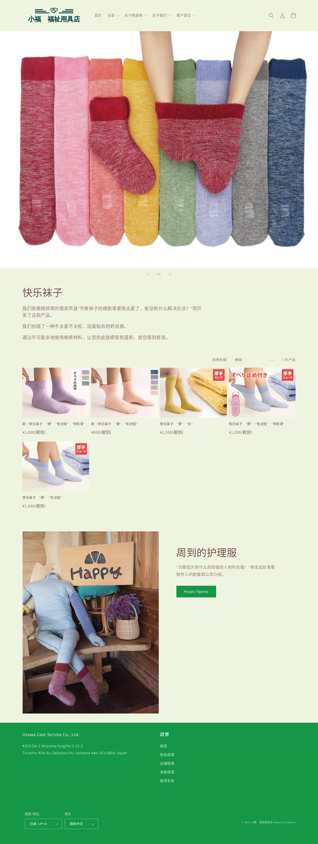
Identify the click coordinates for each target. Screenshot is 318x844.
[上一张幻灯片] (148, 274)
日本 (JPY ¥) (38, 824)
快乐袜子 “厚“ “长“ (176, 424)
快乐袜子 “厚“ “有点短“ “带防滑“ (256, 424)
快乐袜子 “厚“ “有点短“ (42, 498)
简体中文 (76, 824)
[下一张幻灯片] (169, 274)
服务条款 (167, 781)
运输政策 (167, 763)
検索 (163, 746)
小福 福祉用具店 (262, 822)
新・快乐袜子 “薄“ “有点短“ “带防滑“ (53, 424)
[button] (113, 15)
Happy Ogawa (196, 591)
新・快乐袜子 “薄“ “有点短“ (114, 424)
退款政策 (167, 772)
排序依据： (221, 359)
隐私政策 (167, 754)
